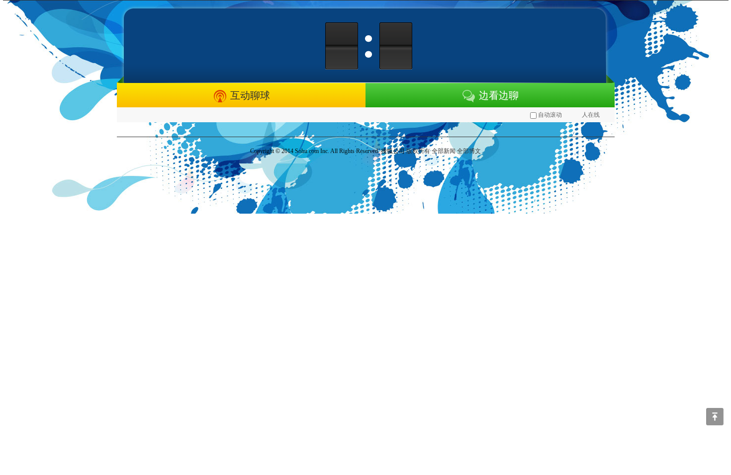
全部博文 (469, 151)
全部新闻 (444, 151)
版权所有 (418, 151)
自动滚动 (550, 114)
